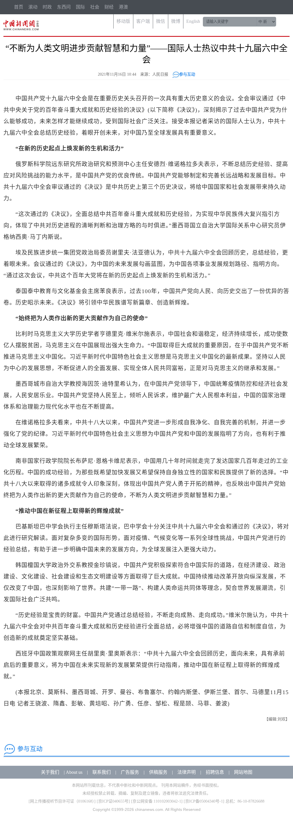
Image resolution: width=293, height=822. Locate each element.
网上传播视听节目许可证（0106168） (62, 801)
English (193, 21)
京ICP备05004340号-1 (204, 801)
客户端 (143, 21)
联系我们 (101, 772)
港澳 (123, 7)
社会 (94, 7)
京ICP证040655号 (113, 801)
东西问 (64, 7)
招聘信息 (215, 772)
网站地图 (243, 772)
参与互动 (187, 74)
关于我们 (50, 772)
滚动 (32, 7)
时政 (47, 7)
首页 (18, 7)
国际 (80, 7)
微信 (160, 21)
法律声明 (186, 772)
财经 (109, 7)
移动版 (123, 21)
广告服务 (130, 772)
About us (74, 772)
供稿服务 (158, 772)
